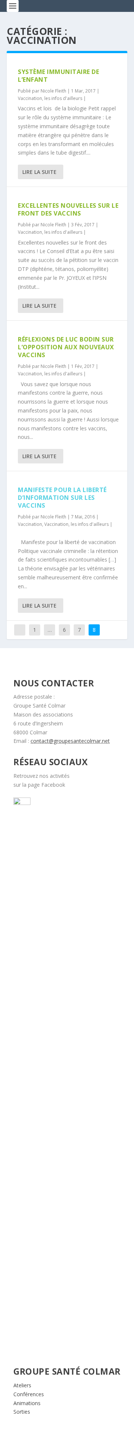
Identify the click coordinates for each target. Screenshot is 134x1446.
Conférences (28, 1394)
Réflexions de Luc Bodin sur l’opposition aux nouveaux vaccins (66, 347)
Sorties (21, 1411)
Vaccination (30, 524)
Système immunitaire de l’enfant (58, 76)
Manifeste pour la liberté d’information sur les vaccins (62, 498)
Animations (27, 1403)
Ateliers (22, 1385)
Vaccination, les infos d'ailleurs (50, 98)
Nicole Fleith (53, 91)
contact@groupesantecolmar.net (70, 740)
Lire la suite (39, 171)
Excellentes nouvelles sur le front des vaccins (68, 209)
